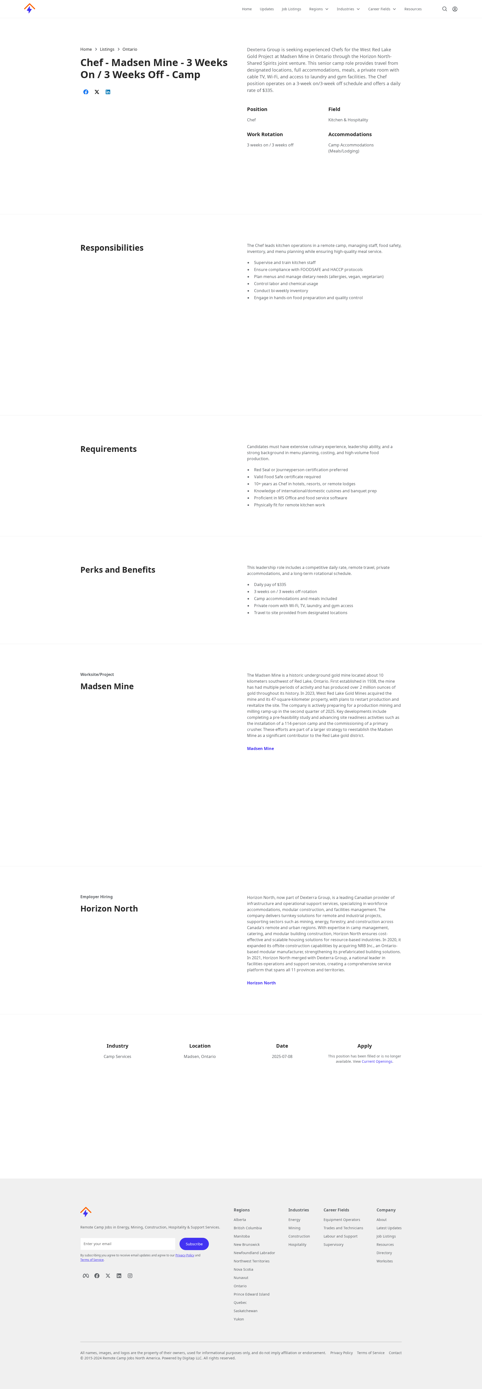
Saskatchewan (246, 1310)
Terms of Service (92, 1260)
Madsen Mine (260, 748)
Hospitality (297, 1244)
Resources (413, 9)
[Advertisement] (157, 138)
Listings (107, 49)
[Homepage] (29, 9)
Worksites (385, 1261)
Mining (294, 1227)
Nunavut (241, 1277)
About (382, 1219)
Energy (294, 1219)
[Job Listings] (445, 9)
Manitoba (242, 1236)
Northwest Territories (252, 1261)
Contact (395, 1352)
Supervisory (333, 1244)
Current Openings (377, 1061)
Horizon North (261, 983)
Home (247, 9)
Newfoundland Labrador (254, 1252)
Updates (267, 9)
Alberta (240, 1219)
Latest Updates (389, 1227)
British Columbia (248, 1227)
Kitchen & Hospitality (348, 120)
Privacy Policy (184, 1255)
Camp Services (117, 1056)
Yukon (239, 1319)
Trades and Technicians (343, 1227)
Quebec (240, 1302)
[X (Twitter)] (107, 1275)
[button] (319, 9)
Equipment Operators (342, 1219)
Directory (384, 1252)
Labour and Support (340, 1236)
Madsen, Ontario (200, 1056)
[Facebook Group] (96, 1275)
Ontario (130, 49)
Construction (299, 1236)
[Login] (455, 9)
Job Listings (291, 9)
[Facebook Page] (85, 1275)
